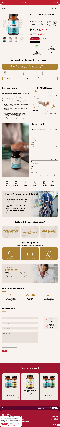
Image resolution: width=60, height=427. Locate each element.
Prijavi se (54, 408)
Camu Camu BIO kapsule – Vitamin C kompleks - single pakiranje (30, 392)
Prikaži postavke (17, 423)
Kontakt (44, 2)
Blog (35, 2)
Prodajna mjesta (40, 2)
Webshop (20, 2)
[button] (20, 416)
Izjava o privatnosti (13, 425)
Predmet (4, 326)
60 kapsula (30, 394)
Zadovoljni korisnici (32, 2)
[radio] (35, 39)
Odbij (11, 423)
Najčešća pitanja (27, 2)
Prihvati (4, 423)
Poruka (3, 331)
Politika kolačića (8, 425)
